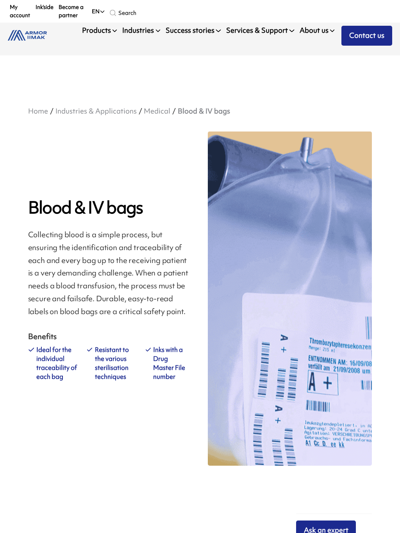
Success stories (190, 30)
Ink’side (45, 7)
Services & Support (257, 30)
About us (314, 30)
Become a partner (71, 11)
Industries (138, 30)
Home (38, 111)
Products (96, 30)
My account (20, 11)
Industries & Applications (96, 111)
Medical (157, 111)
